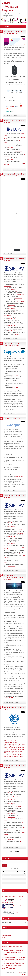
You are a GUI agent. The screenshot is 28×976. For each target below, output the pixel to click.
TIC (4, 968)
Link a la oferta (11, 289)
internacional (21, 957)
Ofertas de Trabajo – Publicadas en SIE (14, 961)
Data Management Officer (11, 742)
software (20, 965)
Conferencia (10, 948)
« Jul (3, 886)
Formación (13, 955)
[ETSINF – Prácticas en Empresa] (14, 20)
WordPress (18, 972)
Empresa (8, 952)
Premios (7, 963)
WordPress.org (5, 937)
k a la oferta (8, 286)
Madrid (12, 959)
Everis (9, 955)
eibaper (15, 115)
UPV (17, 912)
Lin (5, 286)
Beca (10, 946)
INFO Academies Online (8, 249)
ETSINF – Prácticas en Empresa (10, 6)
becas (14, 946)
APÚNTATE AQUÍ (16, 375)
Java (10, 959)
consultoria (14, 948)
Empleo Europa (12, 950)
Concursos (4, 948)
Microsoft (15, 959)
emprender (4, 952)
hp (6, 957)
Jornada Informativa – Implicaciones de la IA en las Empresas (14, 577)
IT (8, 959)
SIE (16, 965)
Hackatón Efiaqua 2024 (12, 419)
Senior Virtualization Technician (12, 740)
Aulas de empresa (5, 946)
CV (20, 948)
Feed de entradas (6, 933)
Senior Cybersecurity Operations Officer (14, 747)
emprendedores (20, 950)
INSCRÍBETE (14, 70)
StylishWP (23, 974)
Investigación (5, 959)
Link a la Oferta (11, 147)
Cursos (18, 948)
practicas (3, 963)
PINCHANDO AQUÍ (8, 698)
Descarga (17, 249)
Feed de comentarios (7, 935)
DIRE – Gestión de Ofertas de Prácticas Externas (13, 896)
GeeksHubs (4, 957)
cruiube (15, 169)
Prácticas (11, 963)
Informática (12, 957)
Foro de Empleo (21, 955)
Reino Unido (12, 965)
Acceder (4, 930)
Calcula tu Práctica (6, 894)
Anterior (11, 851)
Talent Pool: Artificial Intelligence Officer (14, 749)
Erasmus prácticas (16, 952)
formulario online (19, 476)
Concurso (22, 946)
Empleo (5, 950)
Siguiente (17, 851)
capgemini (17, 946)
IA (7, 957)
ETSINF (4, 955)
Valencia (12, 968)
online (24, 961)
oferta (18, 959)
